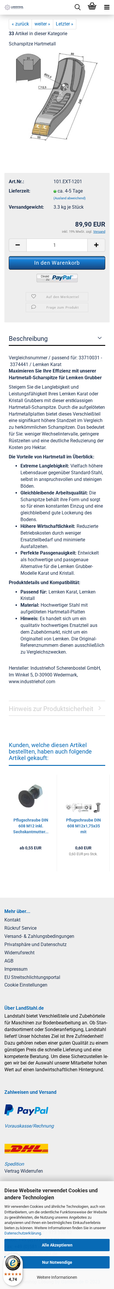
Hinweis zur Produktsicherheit (51, 708)
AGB (8, 961)
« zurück (20, 24)
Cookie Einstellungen (25, 985)
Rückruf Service (20, 928)
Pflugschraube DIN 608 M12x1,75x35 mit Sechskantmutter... (83, 826)
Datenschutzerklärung (22, 1233)
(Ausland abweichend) (69, 198)
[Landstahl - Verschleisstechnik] (11, 7)
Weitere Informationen (57, 1277)
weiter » (42, 24)
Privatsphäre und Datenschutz (35, 944)
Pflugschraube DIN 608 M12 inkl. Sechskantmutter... (31, 826)
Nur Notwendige (57, 1262)
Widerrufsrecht (19, 952)
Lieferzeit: (19, 191)
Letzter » (64, 24)
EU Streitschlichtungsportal (32, 977)
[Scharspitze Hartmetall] (57, 96)
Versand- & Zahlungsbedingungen (39, 936)
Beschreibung (28, 338)
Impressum (15, 969)
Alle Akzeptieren (57, 1245)
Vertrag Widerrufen (23, 1171)
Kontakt (12, 920)
